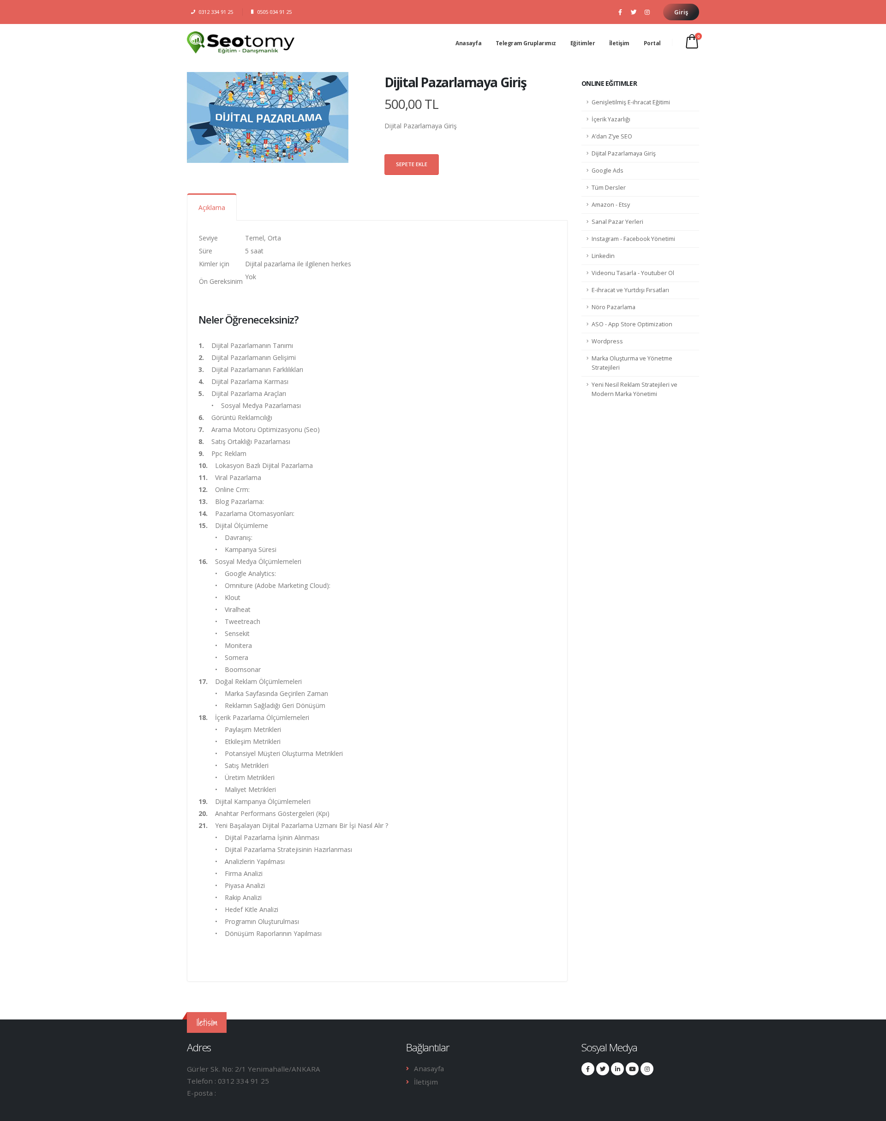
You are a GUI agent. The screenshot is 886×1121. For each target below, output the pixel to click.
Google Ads (607, 170)
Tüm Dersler (609, 188)
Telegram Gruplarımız (526, 43)
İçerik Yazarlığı (611, 119)
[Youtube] (632, 1068)
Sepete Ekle (411, 164)
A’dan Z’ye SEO (612, 136)
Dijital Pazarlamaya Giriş (624, 153)
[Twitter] (633, 12)
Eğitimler (582, 43)
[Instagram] (647, 12)
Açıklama (211, 207)
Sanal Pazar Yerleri (617, 222)
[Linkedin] (617, 1068)
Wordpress (607, 341)
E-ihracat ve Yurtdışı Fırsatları (630, 290)
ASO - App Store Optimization (632, 324)
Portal (652, 43)
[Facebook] (620, 12)
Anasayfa (468, 43)
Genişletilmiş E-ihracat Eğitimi (631, 102)
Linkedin (603, 256)
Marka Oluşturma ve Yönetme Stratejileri (632, 363)
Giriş (681, 12)
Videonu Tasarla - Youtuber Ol (633, 273)
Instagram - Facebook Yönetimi (633, 239)
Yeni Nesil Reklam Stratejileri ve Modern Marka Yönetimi (634, 389)
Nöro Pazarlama (613, 307)
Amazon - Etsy (611, 205)
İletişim (619, 43)
